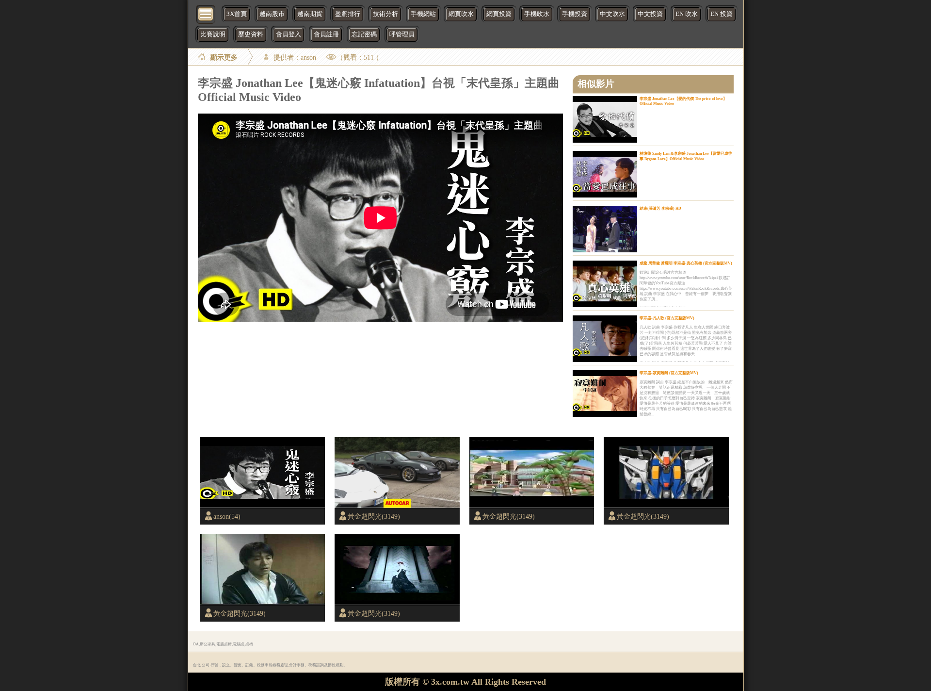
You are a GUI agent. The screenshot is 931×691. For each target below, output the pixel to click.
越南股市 (272, 14)
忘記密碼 (364, 34)
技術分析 (385, 14)
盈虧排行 (347, 14)
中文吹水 (612, 14)
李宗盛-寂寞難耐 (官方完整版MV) (669, 373)
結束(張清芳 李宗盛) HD (660, 208)
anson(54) (227, 516)
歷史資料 (250, 34)
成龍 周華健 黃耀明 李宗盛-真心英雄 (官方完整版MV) (686, 263)
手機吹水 (536, 14)
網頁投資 (499, 14)
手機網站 (423, 14)
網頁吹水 (461, 14)
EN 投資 (721, 14)
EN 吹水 (686, 14)
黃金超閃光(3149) (374, 516)
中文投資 (650, 14)
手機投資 (574, 14)
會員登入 (288, 34)
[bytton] (206, 13)
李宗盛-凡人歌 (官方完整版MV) (667, 318)
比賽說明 (212, 34)
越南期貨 (309, 14)
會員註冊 (326, 34)
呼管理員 (402, 34)
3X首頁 (236, 14)
